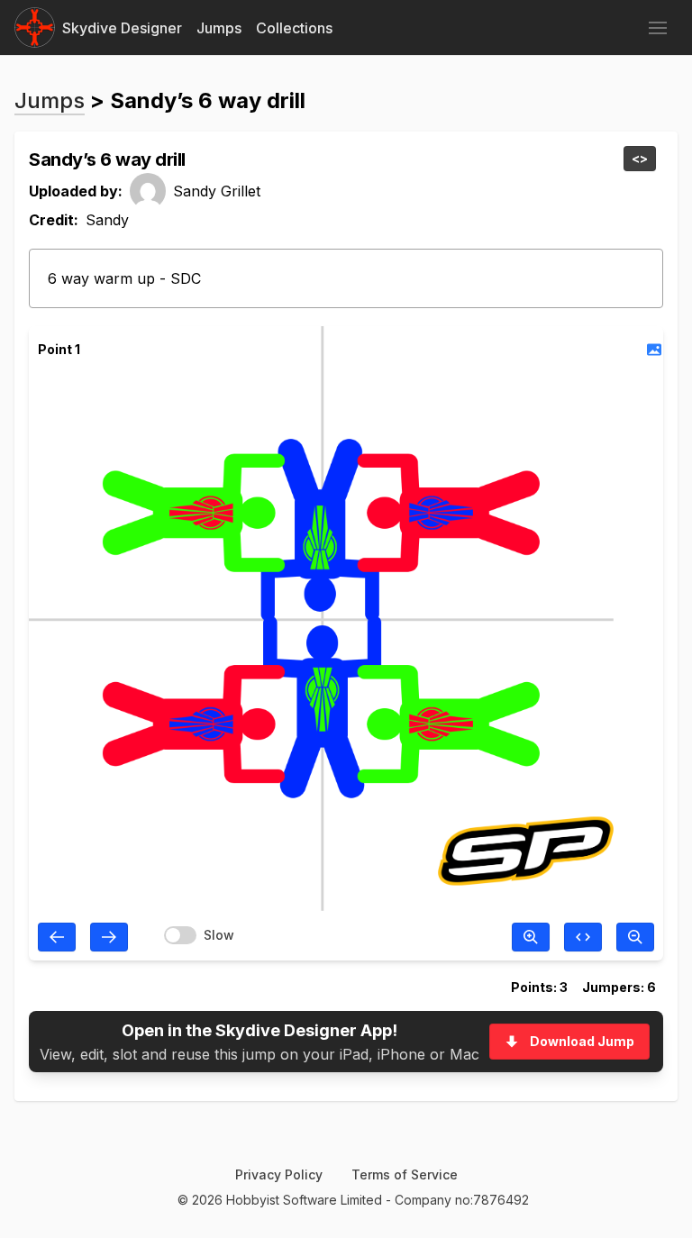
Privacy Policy (279, 1174)
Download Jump (582, 1041)
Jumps (218, 28)
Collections (294, 28)
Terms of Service (404, 1174)
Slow (219, 934)
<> (640, 158)
